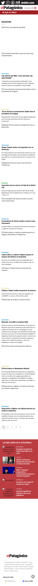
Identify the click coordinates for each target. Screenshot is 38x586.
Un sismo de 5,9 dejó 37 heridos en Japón (24, 483)
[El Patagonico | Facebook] (8, 3)
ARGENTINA (6, 22)
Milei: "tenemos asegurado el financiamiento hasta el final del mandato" (25, 473)
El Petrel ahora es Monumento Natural (15, 368)
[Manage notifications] (33, 576)
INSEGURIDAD (19, 447)
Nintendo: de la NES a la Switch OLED (15, 322)
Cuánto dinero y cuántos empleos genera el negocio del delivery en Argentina (17, 256)
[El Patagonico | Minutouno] (17, 3)
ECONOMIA (19, 467)
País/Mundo (5, 73)
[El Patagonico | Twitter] (3, 3)
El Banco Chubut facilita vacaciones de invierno (19, 290)
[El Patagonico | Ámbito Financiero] (27, 3)
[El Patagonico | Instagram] (13, 3)
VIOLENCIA (19, 489)
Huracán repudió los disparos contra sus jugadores (23, 493)
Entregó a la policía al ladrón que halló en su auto (24, 451)
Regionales (5, 109)
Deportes (5, 183)
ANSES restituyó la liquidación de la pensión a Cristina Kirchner (25, 462)
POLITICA (18, 457)
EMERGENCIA (19, 480)
